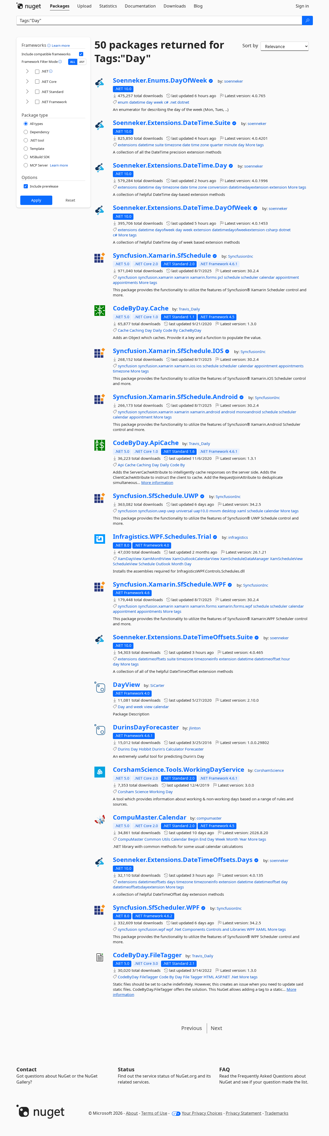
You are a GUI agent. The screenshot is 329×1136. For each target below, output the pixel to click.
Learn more (61, 45)
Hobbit (145, 749)
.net (173, 102)
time (195, 144)
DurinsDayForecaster (146, 727)
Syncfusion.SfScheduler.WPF (156, 907)
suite (159, 144)
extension (278, 187)
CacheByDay (190, 330)
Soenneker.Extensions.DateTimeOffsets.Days (183, 859)
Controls (213, 929)
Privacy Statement (243, 1113)
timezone (173, 144)
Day (148, 330)
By (175, 330)
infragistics (238, 537)
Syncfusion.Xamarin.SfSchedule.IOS (168, 351)
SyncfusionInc (240, 256)
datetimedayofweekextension (238, 229)
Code (167, 330)
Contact (26, 1069)
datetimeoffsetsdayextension (139, 886)
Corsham (126, 791)
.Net (177, 929)
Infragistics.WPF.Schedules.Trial (162, 536)
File (186, 976)
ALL (72, 62)
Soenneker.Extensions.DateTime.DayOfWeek (182, 207)
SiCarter (157, 685)
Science (141, 791)
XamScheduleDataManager (244, 558)
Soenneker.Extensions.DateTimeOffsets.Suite (183, 637)
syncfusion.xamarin (155, 277)
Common (152, 839)
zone (204, 144)
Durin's (158, 749)
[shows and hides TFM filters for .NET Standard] (27, 92)
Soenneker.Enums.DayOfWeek (160, 80)
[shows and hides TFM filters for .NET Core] (27, 82)
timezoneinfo (206, 658)
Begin (193, 839)
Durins (124, 749)
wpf (169, 929)
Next (216, 1028)
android (228, 411)
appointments (125, 282)
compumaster (209, 818)
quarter (216, 144)
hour (285, 658)
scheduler (249, 277)
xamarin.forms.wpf (235, 606)
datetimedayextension (248, 187)
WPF (251, 929)
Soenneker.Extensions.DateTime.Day (170, 165)
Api (121, 464)
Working (157, 791)
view (148, 706)
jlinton (195, 727)
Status (126, 1069)
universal (184, 510)
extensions (127, 144)
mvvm (215, 510)
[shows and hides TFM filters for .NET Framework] (27, 102)
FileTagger (149, 976)
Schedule (147, 563)
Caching (137, 330)
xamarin (181, 277)
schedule (232, 277)
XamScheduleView (286, 558)
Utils (166, 839)
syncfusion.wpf (151, 929)
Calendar (179, 839)
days (171, 881)
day (149, 102)
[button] (49, 45)
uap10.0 (200, 510)
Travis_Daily (189, 308)
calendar (267, 277)
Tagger (196, 976)
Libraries (238, 929)
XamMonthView (157, 558)
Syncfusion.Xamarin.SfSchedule (162, 255)
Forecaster (194, 749)
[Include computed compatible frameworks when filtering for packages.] (81, 54)
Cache (123, 330)
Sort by (250, 45)
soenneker (233, 81)
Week (220, 839)
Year (243, 839)
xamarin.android (205, 411)
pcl (220, 277)
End (202, 839)
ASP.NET (222, 976)
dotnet (183, 102)
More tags (255, 144)
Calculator (175, 749)
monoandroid (248, 411)
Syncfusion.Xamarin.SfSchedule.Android (175, 397)
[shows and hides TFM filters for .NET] (27, 72)
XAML (261, 929)
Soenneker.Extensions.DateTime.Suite (171, 122)
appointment (287, 277)
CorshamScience (269, 770)
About (132, 1113)
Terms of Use (154, 1113)
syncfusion (127, 277)
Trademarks (276, 1113)
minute (230, 144)
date (186, 144)
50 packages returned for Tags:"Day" (159, 51)
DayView (126, 684)
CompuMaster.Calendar (149, 817)
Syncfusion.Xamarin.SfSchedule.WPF (169, 584)
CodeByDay (128, 976)
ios (199, 365)
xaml (241, 510)
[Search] (307, 20)
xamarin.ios (184, 365)
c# (166, 102)
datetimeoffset (267, 658)
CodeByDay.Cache (141, 308)
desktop (229, 510)
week (158, 102)
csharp (272, 229)
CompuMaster (130, 839)
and (129, 706)
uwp (171, 510)
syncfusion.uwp (152, 510)
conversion (218, 187)
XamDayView (129, 558)
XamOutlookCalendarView (195, 558)
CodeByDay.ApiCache (146, 443)
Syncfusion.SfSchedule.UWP (155, 496)
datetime (137, 102)
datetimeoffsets (152, 658)
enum (123, 102)
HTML (209, 976)
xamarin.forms (203, 277)
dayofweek (165, 229)
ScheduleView (125, 563)
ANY (82, 62)
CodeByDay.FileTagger (147, 955)
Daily (157, 330)
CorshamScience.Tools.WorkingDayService (178, 769)
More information (157, 482)
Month (177, 563)
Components (193, 929)
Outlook (163, 563)
